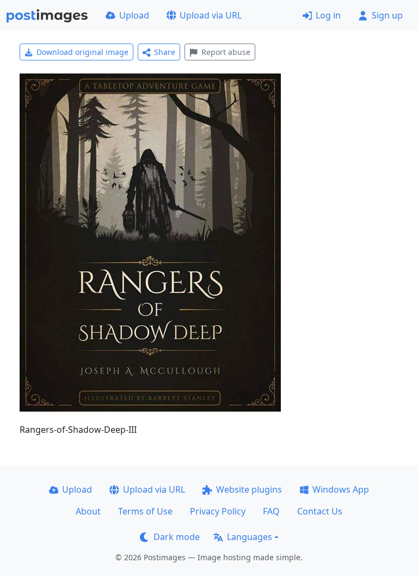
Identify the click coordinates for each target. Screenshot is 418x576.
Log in (328, 15)
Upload (134, 15)
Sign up (387, 15)
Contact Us (319, 511)
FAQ (271, 511)
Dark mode (176, 537)
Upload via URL (211, 15)
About (88, 511)
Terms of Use (145, 511)
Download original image (82, 52)
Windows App (340, 489)
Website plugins (249, 489)
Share (164, 52)
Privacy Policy (217, 511)
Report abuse (225, 52)
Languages (249, 537)
